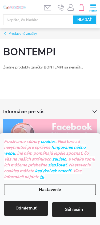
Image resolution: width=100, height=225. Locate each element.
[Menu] (93, 7)
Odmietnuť (26, 208)
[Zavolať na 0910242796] (61, 7)
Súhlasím (74, 209)
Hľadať (84, 19)
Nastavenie (50, 190)
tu (42, 177)
